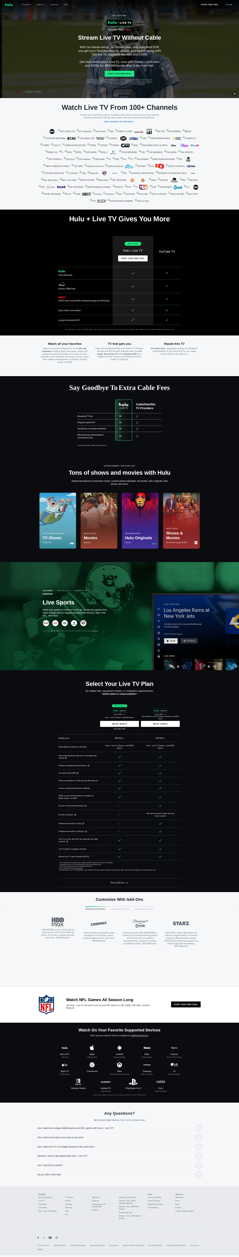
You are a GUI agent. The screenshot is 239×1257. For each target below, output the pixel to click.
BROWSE (41, 1194)
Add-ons (40, 4)
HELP (150, 1194)
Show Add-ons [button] (117, 883)
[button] (234, 93)
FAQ (66, 4)
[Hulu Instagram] (57, 1237)
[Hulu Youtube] (52, 1237)
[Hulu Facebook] (40, 1237)
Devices (54, 4)
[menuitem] (26, 4)
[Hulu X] (46, 1237)
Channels (26, 4)
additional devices (139, 1036)
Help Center (125, 1120)
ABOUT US (179, 1194)
